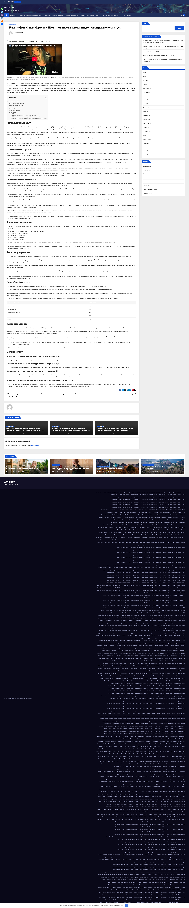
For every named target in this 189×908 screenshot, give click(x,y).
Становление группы (14, 101)
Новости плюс (147, 185)
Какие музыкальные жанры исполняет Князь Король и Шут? (26, 113)
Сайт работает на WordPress (10, 698)
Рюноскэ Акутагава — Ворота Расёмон (162, 776)
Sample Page (103, 492)
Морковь (118, 713)
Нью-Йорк (182, 741)
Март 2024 (146, 111)
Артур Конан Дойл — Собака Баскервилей (163, 527)
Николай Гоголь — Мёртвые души (160, 726)
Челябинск (140, 872)
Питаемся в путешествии (89, 15)
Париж (150, 748)
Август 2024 (146, 92)
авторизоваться (34, 445)
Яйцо (160, 902)
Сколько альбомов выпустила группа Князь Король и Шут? (26, 115)
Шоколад (177, 887)
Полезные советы (72, 15)
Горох (130, 567)
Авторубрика (126, 15)
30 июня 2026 (57, 471)
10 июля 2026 (11, 471)
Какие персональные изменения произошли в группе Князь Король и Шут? (30, 118)
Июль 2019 (146, 155)
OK (127, 905)
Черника (178, 874)
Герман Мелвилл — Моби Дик (151, 565)
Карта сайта (138, 643)
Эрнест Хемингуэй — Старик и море (142, 892)
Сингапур (135, 794)
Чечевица (161, 877)
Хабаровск (147, 854)
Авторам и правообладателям (178, 492)
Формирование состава (17, 105)
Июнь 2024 (146, 100)
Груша (167, 567)
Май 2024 (146, 104)
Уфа (150, 816)
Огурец (125, 746)
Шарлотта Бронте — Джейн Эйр (146, 879)
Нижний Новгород (181, 721)
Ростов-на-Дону (140, 761)
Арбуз (120, 527)
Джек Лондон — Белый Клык (151, 607)
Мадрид (169, 673)
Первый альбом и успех (17, 108)
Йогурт (174, 633)
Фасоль (142, 819)
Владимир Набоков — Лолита (152, 542)
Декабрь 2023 (147, 123)
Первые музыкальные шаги (17, 103)
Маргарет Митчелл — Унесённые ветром (156, 680)
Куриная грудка (101, 655)
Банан (175, 527)
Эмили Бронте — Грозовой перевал (177, 889)
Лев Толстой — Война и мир (136, 660)
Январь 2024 (146, 119)
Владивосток (126, 539)
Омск (155, 746)
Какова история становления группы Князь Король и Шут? (26, 116)
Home (97, 492)
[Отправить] (1, 24)
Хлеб (112, 859)
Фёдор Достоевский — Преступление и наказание (126, 821)
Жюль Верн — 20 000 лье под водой (159, 623)
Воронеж (162, 542)
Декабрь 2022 (147, 139)
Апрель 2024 (146, 107)
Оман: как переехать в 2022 (151, 51)
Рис (184, 758)
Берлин (133, 532)
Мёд (178, 696)
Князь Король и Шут (14, 100)
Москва (178, 713)
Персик (124, 756)
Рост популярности (13, 107)
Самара (174, 776)
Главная (13, 15)
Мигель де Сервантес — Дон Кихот (140, 698)
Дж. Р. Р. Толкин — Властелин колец (141, 582)
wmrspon (9, 7)
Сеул (173, 789)
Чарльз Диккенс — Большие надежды (157, 859)
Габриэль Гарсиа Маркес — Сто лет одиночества (174, 544)
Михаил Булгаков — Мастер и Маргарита (175, 698)
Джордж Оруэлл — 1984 (179, 607)
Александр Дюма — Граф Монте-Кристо (120, 494)
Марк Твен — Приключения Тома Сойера (175, 680)
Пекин (122, 751)
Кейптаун (124, 645)
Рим (135, 758)
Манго (163, 678)
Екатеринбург (167, 617)
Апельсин (177, 524)
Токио (139, 811)
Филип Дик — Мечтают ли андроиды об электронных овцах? (119, 836)
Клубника (145, 648)
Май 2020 (146, 151)
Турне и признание (15, 110)
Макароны (107, 678)
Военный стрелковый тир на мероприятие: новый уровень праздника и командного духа (72, 469)
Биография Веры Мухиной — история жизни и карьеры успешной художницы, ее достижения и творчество (25, 430)
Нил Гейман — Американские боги (153, 736)
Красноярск (125, 650)
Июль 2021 (146, 143)
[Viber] (1, 15)
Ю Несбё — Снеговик (180, 899)
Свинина (163, 786)
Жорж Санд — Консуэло (143, 623)
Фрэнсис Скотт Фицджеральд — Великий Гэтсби (174, 836)
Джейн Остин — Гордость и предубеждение (154, 592)
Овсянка (105, 746)
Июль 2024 (146, 96)
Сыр (178, 809)
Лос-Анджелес (173, 668)
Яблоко (121, 902)
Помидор (100, 758)
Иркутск (99, 633)
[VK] (1, 18)
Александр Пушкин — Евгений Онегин (157, 494)
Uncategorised (12, 24)
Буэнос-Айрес (144, 534)
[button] (181, 15)
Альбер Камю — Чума (180, 509)
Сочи (156, 796)
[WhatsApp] (1, 9)
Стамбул (111, 799)
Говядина (161, 565)
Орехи (107, 748)
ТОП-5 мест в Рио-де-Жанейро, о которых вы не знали (158, 55)
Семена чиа (110, 789)
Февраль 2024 (147, 115)
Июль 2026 (146, 72)
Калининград (105, 638)
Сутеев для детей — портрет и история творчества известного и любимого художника (115, 430)
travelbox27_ (19, 32)
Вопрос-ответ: (12, 112)
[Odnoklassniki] (1, 21)
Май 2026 (146, 80)
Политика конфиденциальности (178, 756)
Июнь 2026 (146, 76)
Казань (118, 635)
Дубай (171, 615)
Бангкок (150, 529)
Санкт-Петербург (181, 779)
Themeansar (29, 698)
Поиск (145, 23)
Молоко (160, 711)
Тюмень (132, 814)
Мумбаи (117, 721)
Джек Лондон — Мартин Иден (166, 607)
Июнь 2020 (146, 147)
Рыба (123, 766)
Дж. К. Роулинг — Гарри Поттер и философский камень (146, 570)
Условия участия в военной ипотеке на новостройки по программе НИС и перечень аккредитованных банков (24, 469)
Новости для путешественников (30, 15)
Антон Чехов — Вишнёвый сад (118, 519)
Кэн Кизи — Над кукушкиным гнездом (120, 660)
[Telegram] (1, 12)
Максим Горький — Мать (155, 678)
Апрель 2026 (146, 84)
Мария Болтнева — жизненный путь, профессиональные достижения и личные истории (105, 394)
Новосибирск (182, 736)
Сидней (160, 791)
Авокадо (109, 492)
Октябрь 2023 (147, 131)
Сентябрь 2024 (147, 88)
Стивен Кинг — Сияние (134, 801)
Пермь (122, 753)
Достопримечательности (54, 15)
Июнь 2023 (146, 135)
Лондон (183, 665)
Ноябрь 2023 (146, 127)
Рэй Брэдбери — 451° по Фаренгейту (158, 766)
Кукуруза (156, 653)
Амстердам (182, 514)
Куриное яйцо (174, 655)
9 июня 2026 (102, 471)
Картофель (145, 643)
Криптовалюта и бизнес (110, 15)
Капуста (164, 640)
